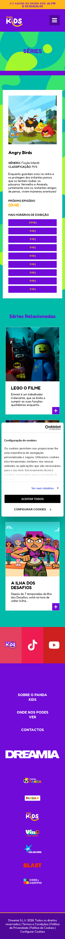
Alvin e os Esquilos (39, 5)
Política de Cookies (42, 928)
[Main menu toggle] (54, 20)
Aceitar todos (32, 499)
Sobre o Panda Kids (32, 697)
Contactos (32, 730)
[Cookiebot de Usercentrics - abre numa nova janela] (46, 427)
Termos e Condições (35, 924)
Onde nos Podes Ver (32, 714)
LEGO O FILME (26, 388)
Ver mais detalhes (42, 488)
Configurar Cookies (32, 931)
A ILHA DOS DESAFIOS (23, 585)
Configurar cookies (30, 509)
